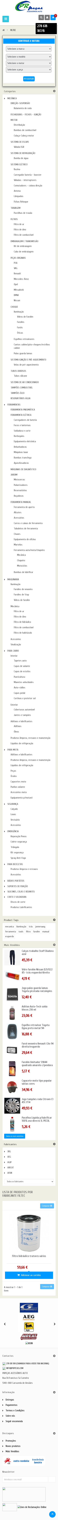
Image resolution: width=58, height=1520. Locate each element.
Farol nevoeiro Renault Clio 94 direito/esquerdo (37, 1045)
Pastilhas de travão (23, 213)
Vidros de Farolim (25, 316)
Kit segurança (17, 852)
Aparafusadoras (21, 463)
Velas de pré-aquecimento (26, 364)
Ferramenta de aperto (24, 507)
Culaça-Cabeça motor (24, 135)
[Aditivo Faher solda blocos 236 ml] (12, 1013)
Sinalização (16, 644)
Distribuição (19, 125)
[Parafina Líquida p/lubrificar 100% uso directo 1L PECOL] (12, 1124)
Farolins (20, 322)
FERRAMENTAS (13, 404)
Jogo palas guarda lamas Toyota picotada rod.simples (37, 990)
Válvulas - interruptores (25, 180)
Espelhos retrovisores (24, 339)
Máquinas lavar (21, 452)
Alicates (17, 512)
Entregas (10, 1399)
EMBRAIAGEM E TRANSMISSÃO (24, 241)
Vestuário (15, 819)
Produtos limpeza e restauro (24, 869)
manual (45, 931)
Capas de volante (22, 666)
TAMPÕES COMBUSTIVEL (22, 387)
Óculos (14, 776)
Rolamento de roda (23, 108)
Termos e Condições (15, 1410)
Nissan (17, 300)
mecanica (9, 926)
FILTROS (14, 219)
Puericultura (19, 677)
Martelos (18, 544)
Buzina (17, 169)
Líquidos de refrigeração (22, 743)
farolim (36, 931)
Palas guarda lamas (23, 353)
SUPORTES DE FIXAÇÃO (17, 886)
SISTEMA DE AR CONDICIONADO (25, 382)
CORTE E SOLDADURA (16, 897)
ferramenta (10, 931)
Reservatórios (20, 490)
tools (21, 931)
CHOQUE (14, 307)
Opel (16, 284)
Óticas (20, 333)
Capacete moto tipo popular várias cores (37, 1082)
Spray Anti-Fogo (18, 858)
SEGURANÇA (12, 804)
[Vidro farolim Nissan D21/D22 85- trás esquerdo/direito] (12, 976)
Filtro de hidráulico (22, 622)
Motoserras (19, 479)
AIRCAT (10, 1167)
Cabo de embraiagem (24, 251)
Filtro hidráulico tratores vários (29, 1256)
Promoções (11, 1440)
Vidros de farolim (22, 600)
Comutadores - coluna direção (28, 185)
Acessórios (19, 517)
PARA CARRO (13, 650)
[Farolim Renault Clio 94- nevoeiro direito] (12, 1050)
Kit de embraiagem (23, 246)
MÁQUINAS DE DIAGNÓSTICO (23, 469)
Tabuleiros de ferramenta (26, 528)
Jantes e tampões (22, 715)
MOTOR (14, 120)
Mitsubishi (19, 290)
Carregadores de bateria (25, 420)
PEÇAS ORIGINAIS (18, 258)
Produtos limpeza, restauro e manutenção (30, 738)
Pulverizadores (21, 485)
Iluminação (19, 311)
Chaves (17, 534)
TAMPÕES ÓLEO (17, 393)
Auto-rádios (19, 687)
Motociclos (22, 565)
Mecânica (21, 555)
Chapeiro (21, 560)
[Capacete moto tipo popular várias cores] (12, 1087)
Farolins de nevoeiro (23, 589)
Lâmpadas (18, 196)
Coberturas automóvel (24, 709)
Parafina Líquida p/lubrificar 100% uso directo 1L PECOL (37, 1119)
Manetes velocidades (24, 682)
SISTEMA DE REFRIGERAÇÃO (23, 153)
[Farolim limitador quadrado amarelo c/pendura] (12, 1069)
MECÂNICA (12, 98)
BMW (16, 295)
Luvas (13, 814)
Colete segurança (19, 841)
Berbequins (19, 436)
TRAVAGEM (15, 208)
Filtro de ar (19, 224)
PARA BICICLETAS (15, 864)
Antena (17, 191)
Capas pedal (19, 693)
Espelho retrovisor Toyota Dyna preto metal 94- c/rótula (35, 1028)
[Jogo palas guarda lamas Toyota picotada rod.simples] (12, 994)
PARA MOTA (12, 749)
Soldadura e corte (22, 430)
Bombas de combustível (25, 130)
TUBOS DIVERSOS (18, 371)
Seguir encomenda (14, 1421)
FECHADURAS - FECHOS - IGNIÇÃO (26, 114)
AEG (9, 1156)
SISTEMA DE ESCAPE (20, 142)
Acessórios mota (19, 792)
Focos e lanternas (22, 425)
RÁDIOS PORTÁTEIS (15, 881)
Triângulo (15, 847)
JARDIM (14, 474)
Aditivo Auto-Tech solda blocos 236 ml (34, 1008)
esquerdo (9, 936)
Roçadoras (19, 496)
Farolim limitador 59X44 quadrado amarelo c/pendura (37, 1064)
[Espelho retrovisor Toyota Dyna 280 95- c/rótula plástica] (12, 1031)
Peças (13, 771)
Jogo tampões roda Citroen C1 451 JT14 (37, 1101)
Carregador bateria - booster (27, 174)
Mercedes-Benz (21, 279)
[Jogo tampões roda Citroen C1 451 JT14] (12, 1106)
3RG (9, 1151)
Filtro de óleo (20, 229)
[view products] (29, 1307)
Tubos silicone (20, 376)
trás (31, 926)
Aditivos (17, 726)
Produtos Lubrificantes (21, 907)
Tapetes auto (20, 660)
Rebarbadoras (20, 447)
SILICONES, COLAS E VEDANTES (21, 891)
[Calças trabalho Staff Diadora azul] (12, 957)
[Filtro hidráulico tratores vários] (29, 1232)
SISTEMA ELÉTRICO (19, 164)
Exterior (14, 704)
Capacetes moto (18, 781)
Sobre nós (10, 1415)
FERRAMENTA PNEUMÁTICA (23, 409)
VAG (15, 268)
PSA (15, 263)
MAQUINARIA (13, 579)
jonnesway (40, 926)
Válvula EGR (19, 147)
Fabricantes (10, 1144)
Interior (14, 655)
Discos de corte (18, 902)
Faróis (20, 327)
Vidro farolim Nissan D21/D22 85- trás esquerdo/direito (37, 971)
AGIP (9, 1162)
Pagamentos (11, 1405)
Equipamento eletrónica (25, 441)
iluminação (21, 926)
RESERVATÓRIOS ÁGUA (20, 398)
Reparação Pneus (19, 836)
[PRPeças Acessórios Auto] (29, 6)
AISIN (9, 1173)
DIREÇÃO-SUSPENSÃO (20, 103)
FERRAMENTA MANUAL (21, 502)
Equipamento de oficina (25, 539)
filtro (28, 931)
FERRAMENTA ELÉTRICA (21, 415)
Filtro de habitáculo (23, 632)
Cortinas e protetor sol (25, 698)
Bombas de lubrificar (23, 572)
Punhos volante (18, 787)
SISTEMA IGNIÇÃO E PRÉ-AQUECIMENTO (28, 359)
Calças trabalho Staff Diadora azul (37, 953)
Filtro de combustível (24, 235)
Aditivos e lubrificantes (21, 721)
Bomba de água (21, 158)
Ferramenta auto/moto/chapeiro (29, 550)
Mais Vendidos (12, 945)
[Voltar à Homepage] (3, 30)
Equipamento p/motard (21, 797)
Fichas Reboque (21, 201)
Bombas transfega (22, 457)
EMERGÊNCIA (13, 831)
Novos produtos (13, 1446)
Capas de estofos (22, 671)
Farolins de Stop (21, 594)
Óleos (16, 731)
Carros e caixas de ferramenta (28, 523)
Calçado (14, 809)
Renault (17, 273)
